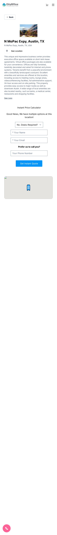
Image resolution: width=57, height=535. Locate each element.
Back (11, 17)
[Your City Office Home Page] (10, 5)
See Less (8, 98)
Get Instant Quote (29, 163)
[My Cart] (47, 4)
